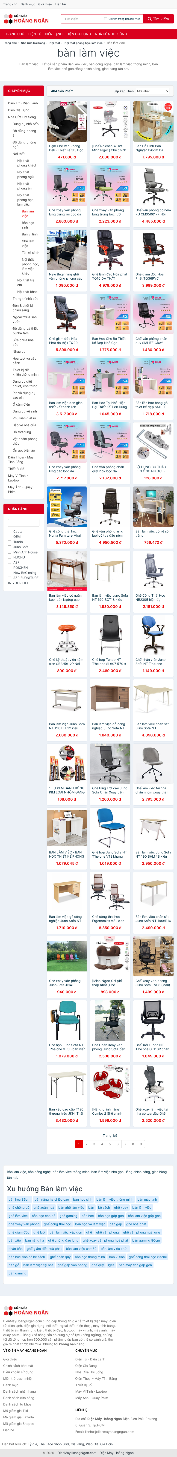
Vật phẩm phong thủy (25, 441)
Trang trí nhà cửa (25, 299)
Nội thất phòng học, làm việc (84, 43)
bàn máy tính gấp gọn (135, 1265)
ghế (89, 1232)
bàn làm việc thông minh (114, 1199)
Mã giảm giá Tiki (15, 1411)
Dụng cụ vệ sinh (25, 411)
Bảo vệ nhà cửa (24, 425)
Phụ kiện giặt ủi (24, 418)
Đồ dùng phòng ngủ (24, 144)
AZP (16, 562)
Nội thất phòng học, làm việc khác (30, 266)
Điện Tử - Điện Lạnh (45, 34)
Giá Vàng (77, 1444)
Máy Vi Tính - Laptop (18, 478)
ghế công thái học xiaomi (148, 1257)
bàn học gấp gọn (111, 1216)
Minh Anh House (25, 552)
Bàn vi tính (30, 234)
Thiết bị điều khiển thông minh (25, 372)
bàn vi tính (117, 1257)
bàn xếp (15, 1240)
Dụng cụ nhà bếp (26, 124)
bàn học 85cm (19, 1199)
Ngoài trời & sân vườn (25, 319)
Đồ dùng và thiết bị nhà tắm (25, 330)
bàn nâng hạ (34, 1240)
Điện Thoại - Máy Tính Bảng (21, 459)
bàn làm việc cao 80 (81, 1249)
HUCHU (19, 557)
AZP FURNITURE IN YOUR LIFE (23, 580)
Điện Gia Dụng (79, 34)
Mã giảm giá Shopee (18, 1424)
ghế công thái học (57, 1224)
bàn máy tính (147, 1199)
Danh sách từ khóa (17, 1404)
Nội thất (55, 43)
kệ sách (104, 1207)
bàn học (88, 1216)
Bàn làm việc (28, 213)
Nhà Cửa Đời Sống (111, 34)
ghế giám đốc (19, 1232)
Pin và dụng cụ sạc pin (24, 395)
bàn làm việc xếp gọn (66, 1232)
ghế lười (39, 1232)
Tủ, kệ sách (30, 253)
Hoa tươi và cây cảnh (24, 360)
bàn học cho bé (43, 1216)
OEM (17, 536)
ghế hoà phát (136, 1224)
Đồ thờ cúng (22, 432)
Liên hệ (60, 4)
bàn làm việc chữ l (114, 1249)
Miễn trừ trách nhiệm (18, 1378)
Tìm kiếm (160, 19)
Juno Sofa (21, 547)
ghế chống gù (19, 1207)
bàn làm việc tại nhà (38, 1265)
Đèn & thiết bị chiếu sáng (23, 307)
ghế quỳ (97, 1265)
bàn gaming (18, 1273)
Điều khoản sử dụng (18, 1372)
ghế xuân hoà (44, 1207)
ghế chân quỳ (60, 1257)
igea (111, 1265)
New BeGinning (24, 573)
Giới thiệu (45, 4)
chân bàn (16, 1249)
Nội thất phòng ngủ (25, 174)
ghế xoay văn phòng (24, 1224)
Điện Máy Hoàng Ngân (117, 1453)
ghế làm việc (18, 1216)
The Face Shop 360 (54, 1444)
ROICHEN (20, 568)
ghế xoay (121, 1207)
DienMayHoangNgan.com (77, 1453)
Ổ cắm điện (21, 404)
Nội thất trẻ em (25, 282)
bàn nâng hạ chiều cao (52, 1199)
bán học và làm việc (90, 1224)
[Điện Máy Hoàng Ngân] (26, 1311)
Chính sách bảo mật (18, 1366)
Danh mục (28, 4)
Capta (18, 531)
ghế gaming (68, 1216)
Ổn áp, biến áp (24, 450)
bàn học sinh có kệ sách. (27, 1257)
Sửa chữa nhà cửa (23, 342)
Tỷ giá (32, 1444)
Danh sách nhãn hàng (19, 1391)
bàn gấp (115, 1224)
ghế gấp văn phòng (72, 1265)
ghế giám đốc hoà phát (44, 1249)
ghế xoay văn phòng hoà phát (105, 1240)
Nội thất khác (27, 292)
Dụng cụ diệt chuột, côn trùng (25, 383)
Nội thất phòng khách (27, 163)
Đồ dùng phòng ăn (24, 133)
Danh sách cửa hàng (18, 1398)
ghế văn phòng (107, 1232)
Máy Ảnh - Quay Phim (20, 489)
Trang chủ (10, 4)
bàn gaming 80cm (146, 1240)
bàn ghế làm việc (71, 1207)
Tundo (18, 542)
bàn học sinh (82, 1199)
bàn (91, 1207)
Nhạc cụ (19, 351)
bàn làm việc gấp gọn (144, 1216)
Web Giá (92, 1444)
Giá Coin (106, 1444)
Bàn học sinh (28, 225)
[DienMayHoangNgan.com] (26, 19)
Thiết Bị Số (16, 469)
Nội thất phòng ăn (24, 186)
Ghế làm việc (28, 243)
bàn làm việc (141, 1207)
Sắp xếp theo (124, 91)
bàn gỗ (14, 1265)
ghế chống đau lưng (63, 1240)
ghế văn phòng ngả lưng (141, 1232)
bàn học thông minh (90, 1257)
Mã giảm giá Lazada (18, 1417)
